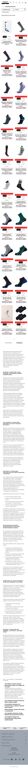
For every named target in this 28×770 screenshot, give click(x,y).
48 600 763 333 (14, 749)
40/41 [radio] (20, 132)
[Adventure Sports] (5, 2)
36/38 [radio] (6, 68)
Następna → (20, 342)
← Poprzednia (8, 342)
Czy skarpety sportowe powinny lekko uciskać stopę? (14, 701)
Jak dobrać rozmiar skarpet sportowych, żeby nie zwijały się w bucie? (14, 685)
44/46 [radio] (6, 166)
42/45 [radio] (9, 39)
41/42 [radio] (23, 69)
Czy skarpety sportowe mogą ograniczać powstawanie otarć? (14, 714)
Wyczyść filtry (5, 12)
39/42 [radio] (4, 39)
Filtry (17, 9)
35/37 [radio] (4, 36)
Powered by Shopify (14, 766)
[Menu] (25, 2)
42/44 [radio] (4, 99)
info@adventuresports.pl (14, 754)
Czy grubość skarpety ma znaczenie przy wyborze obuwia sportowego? (14, 706)
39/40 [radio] (18, 69)
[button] (8, 9)
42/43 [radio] (9, 164)
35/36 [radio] (18, 67)
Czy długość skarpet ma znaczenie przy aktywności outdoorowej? (13, 718)
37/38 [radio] (22, 67)
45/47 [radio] (20, 37)
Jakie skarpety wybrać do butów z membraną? (14, 710)
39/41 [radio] (4, 131)
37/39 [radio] (8, 36)
